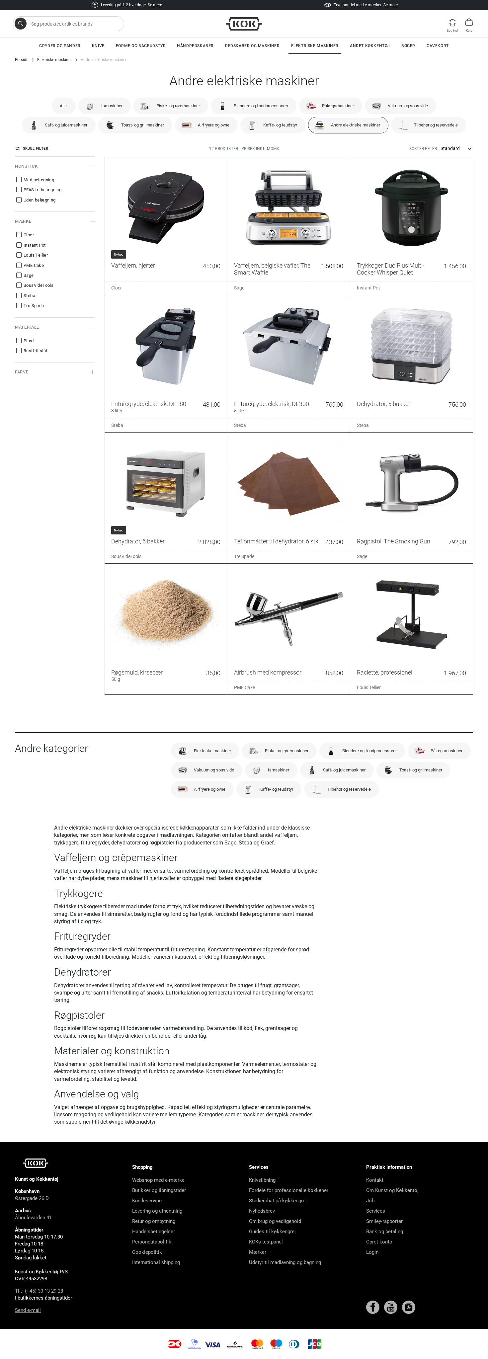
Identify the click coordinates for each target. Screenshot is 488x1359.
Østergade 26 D (32, 1198)
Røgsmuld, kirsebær (137, 675)
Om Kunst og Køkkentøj (392, 1190)
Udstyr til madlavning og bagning (285, 1262)
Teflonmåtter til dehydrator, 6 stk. (277, 541)
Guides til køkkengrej (272, 1232)
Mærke (23, 221)
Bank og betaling (384, 1232)
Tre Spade (244, 556)
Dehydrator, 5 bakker (383, 403)
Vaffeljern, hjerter (133, 265)
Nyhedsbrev (262, 1211)
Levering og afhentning (157, 1211)
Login (372, 1252)
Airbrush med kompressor (267, 672)
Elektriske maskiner (315, 45)
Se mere (155, 5)
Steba (117, 425)
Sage (239, 287)
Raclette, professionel (384, 672)
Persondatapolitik (151, 1242)
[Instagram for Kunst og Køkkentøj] (408, 1307)
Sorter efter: (423, 148)
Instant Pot (368, 287)
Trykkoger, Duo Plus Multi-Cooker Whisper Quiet (390, 269)
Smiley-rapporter (384, 1221)
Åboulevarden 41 (33, 1218)
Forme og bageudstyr (141, 45)
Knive (98, 45)
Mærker (257, 1252)
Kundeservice (147, 1201)
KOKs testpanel (266, 1242)
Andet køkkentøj (370, 45)
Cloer (116, 287)
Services (375, 1211)
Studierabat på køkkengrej (278, 1201)
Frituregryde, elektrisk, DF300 (271, 407)
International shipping (156, 1262)
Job (370, 1201)
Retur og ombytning (153, 1221)
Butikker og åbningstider (159, 1190)
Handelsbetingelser (153, 1232)
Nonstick (26, 166)
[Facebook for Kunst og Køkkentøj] (373, 1307)
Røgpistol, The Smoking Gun (393, 541)
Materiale (27, 327)
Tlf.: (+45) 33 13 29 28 (39, 1291)
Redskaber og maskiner (252, 45)
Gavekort (438, 45)
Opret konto (379, 1242)
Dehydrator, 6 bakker (138, 541)
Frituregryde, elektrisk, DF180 (148, 407)
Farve (21, 371)
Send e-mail (28, 1310)
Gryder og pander (60, 45)
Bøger (408, 45)
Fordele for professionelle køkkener (288, 1190)
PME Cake (244, 687)
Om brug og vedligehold (275, 1221)
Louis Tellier (369, 687)
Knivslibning (262, 1180)
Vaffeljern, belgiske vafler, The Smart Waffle (272, 269)
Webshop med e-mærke (158, 1180)
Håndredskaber (195, 45)
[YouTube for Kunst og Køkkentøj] (391, 1307)
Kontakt (374, 1180)
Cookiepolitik (147, 1252)
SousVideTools (126, 556)
